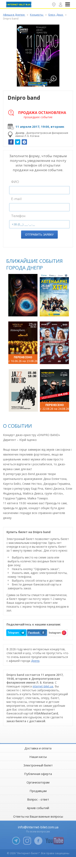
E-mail (16, 198)
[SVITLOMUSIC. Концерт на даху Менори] (22, 342)
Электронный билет (38, 765)
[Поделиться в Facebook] (11, 142)
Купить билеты (23, 311)
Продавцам (38, 791)
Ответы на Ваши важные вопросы (38, 816)
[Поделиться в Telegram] (24, 142)
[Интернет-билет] (19, 4)
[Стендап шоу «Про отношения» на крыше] (54, 342)
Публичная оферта (38, 774)
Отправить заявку (39, 234)
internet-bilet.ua (43, 686)
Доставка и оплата (38, 748)
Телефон (18, 215)
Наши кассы (38, 757)
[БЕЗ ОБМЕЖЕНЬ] (54, 390)
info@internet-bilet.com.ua (38, 827)
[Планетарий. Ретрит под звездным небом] (22, 295)
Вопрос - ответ (38, 799)
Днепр (35, 661)
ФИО (15, 181)
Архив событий (38, 808)
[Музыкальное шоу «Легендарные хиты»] (54, 295)
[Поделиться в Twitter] (17, 142)
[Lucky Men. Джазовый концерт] (23, 390)
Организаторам (38, 782)
